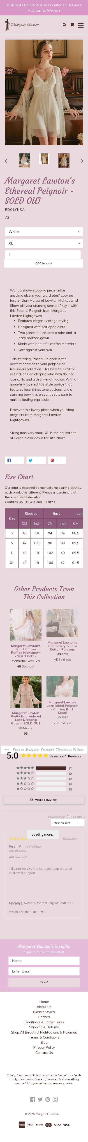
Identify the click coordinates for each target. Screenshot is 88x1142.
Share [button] (19, 904)
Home (44, 1002)
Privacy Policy (44, 1047)
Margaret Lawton (47, 1114)
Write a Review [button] (46, 800)
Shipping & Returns (44, 1027)
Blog (44, 1042)
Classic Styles (44, 1012)
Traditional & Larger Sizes (44, 1022)
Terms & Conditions (44, 1037)
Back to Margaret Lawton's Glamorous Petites (48, 750)
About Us (44, 1007)
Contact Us (44, 1052)
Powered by (66, 817)
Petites (44, 1017)
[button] (36, 912)
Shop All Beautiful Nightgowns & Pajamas (44, 1032)
